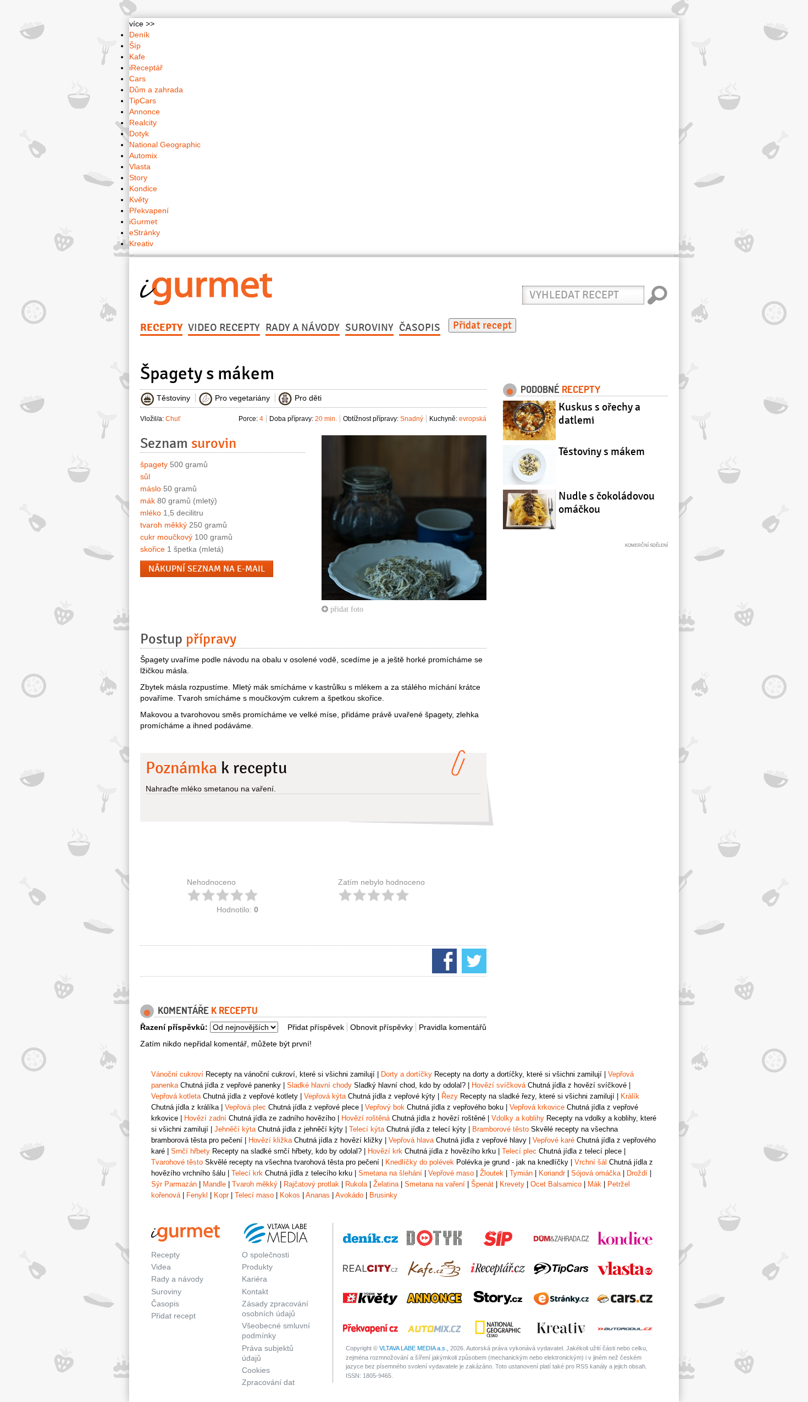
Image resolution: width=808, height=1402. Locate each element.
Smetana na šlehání (390, 1173)
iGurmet (143, 221)
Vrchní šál (590, 1162)
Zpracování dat (268, 1382)
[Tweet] (472, 960)
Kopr (221, 1195)
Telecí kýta (366, 1129)
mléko (150, 512)
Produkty (257, 1266)
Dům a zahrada (156, 89)
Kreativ (141, 243)
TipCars (142, 100)
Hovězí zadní (205, 1118)
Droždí (637, 1173)
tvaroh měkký (163, 524)
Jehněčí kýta (235, 1129)
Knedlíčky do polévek (419, 1162)
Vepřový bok (385, 1107)
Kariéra (254, 1278)
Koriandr (552, 1173)
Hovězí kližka (270, 1140)
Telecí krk (247, 1173)
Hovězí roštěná (365, 1118)
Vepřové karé (553, 1140)
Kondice (143, 188)
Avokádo (349, 1195)
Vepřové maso (451, 1173)
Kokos (290, 1195)
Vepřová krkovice (537, 1107)
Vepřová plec (245, 1107)
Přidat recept (482, 325)
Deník (139, 34)
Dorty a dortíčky (406, 1074)
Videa (161, 1266)
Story (138, 177)
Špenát (482, 1184)
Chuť (173, 419)
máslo (150, 488)
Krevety (512, 1184)
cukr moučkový (166, 537)
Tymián (521, 1173)
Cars (137, 78)
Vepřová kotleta (176, 1096)
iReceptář (146, 67)
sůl (145, 476)
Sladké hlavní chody (319, 1085)
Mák (594, 1184)
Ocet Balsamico (556, 1184)
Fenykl (197, 1195)
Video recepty (224, 327)
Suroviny (369, 327)
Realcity (143, 122)
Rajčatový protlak (311, 1184)
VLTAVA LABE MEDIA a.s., (414, 1348)
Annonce (144, 111)
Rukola (356, 1184)
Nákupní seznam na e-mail (206, 568)
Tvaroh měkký (255, 1184)
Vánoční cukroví (177, 1074)
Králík (630, 1096)
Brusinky (383, 1195)
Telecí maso (254, 1195)
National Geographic (165, 144)
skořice (152, 549)
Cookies (256, 1370)
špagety (154, 464)
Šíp (135, 45)
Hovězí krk (385, 1151)
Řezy (449, 1096)
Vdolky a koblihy (517, 1118)
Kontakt (255, 1291)
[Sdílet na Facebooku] (443, 960)
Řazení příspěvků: (174, 1027)
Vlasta (140, 166)
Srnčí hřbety (190, 1151)
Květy (138, 199)
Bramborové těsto (500, 1129)
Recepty (161, 327)
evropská (472, 419)
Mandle (214, 1184)
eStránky (144, 232)
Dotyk (139, 133)
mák (147, 500)
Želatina (386, 1184)
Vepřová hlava (411, 1140)
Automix (143, 155)
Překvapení (149, 210)
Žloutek (491, 1173)
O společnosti (265, 1254)
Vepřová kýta (325, 1096)
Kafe (137, 56)
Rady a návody (302, 327)
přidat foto (345, 609)
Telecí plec (519, 1151)
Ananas (318, 1195)
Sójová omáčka (596, 1173)
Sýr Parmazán (174, 1184)
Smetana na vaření (435, 1184)
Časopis (419, 327)
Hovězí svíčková (498, 1085)
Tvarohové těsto (177, 1162)
